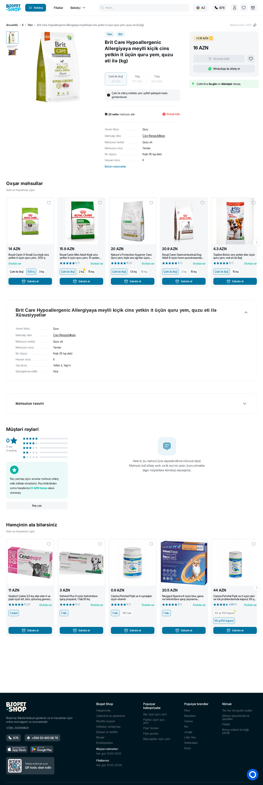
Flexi (187, 710)
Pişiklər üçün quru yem (154, 721)
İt (22, 25)
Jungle (188, 732)
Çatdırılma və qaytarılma (110, 715)
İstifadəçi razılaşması (108, 726)
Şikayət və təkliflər (107, 732)
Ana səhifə (12, 25)
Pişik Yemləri (151, 728)
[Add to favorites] (251, 59)
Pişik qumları (150, 733)
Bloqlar (100, 737)
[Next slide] (256, 242)
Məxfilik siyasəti (105, 721)
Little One (190, 737)
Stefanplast (191, 742)
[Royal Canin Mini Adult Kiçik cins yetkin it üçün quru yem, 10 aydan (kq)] (81, 221)
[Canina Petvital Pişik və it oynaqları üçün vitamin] (132, 563)
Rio (186, 726)
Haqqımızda (103, 710)
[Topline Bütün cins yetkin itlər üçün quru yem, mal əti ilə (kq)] (235, 221)
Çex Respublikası (153, 136)
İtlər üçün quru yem (155, 714)
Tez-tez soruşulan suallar (237, 710)
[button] (243, 25)
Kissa (187, 748)
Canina (188, 721)
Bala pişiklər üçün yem (156, 739)
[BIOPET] (13, 7)
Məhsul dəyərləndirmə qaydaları (235, 717)
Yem (30, 25)
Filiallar (226, 724)
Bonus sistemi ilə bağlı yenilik (235, 731)
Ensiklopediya (104, 742)
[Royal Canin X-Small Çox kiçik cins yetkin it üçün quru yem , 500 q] (30, 221)
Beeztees (190, 715)
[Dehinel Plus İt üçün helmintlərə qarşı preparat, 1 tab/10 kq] (81, 563)
